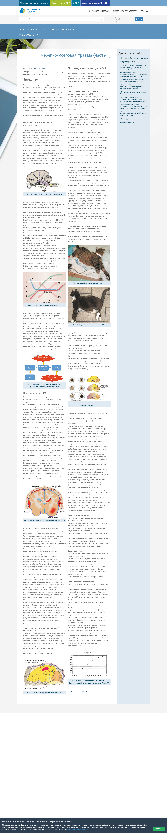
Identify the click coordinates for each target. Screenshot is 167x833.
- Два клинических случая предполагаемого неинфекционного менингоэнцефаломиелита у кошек (133, 106)
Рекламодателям (129, 11)
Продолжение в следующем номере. (81, 691)
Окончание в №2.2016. (37, 68)
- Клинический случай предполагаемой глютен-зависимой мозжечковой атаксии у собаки (133, 74)
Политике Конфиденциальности (79, 829)
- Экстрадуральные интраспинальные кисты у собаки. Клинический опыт (133, 120)
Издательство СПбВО (61, 3)
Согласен (158, 829)
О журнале (94, 11)
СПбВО (76, 3)
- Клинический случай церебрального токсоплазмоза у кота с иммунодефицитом (134, 60)
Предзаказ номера (110, 11)
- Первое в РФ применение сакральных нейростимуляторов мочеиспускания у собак (132, 86)
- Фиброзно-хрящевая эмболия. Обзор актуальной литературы (132, 80)
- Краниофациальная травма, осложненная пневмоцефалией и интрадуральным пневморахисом (132, 99)
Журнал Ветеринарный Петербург (34, 3)
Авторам (144, 11)
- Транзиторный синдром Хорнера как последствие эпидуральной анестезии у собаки (133, 67)
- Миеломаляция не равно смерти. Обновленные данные (133, 93)
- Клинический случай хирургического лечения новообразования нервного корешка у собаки (134, 113)
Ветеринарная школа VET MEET (95, 3)
